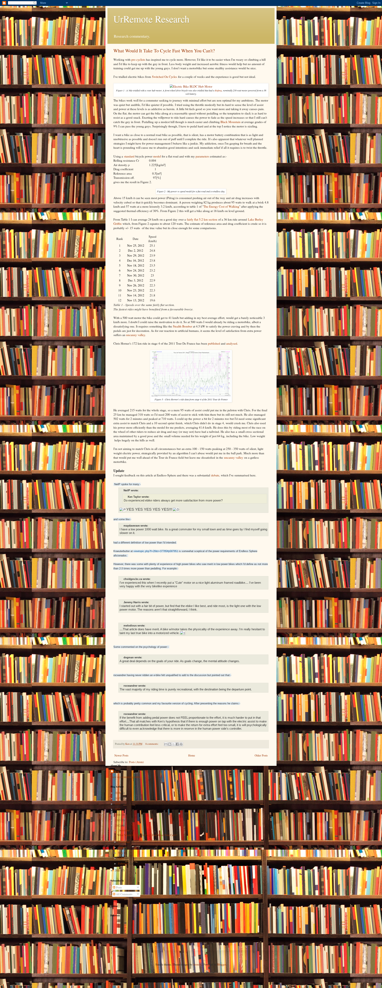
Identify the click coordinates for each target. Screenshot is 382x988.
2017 (118, 798)
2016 (118, 804)
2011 (118, 870)
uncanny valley (135, 335)
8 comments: (152, 744)
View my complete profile (125, 777)
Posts (118, 887)
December (124, 830)
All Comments (123, 894)
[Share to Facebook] (177, 744)
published (214, 343)
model (157, 156)
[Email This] (166, 744)
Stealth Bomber (182, 326)
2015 (118, 809)
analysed (231, 343)
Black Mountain (230, 122)
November (124, 842)
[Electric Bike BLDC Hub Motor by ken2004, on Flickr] (191, 86)
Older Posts (261, 755)
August (122, 847)
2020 (118, 793)
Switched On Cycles (164, 77)
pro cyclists (138, 60)
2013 (118, 820)
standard (129, 156)
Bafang (218, 90)
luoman (197, 964)
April (121, 858)
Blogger (221, 964)
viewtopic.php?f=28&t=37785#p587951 (156, 551)
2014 (118, 815)
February (123, 863)
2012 (118, 825)
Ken (116, 772)
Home (191, 755)
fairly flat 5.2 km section (202, 219)
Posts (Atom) (136, 762)
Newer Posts (121, 755)
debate (215, 475)
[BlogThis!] (170, 744)
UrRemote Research (151, 18)
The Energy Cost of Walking (221, 206)
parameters (202, 156)
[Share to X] (173, 744)
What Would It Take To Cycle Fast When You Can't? (164, 50)
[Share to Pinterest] (181, 744)
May (121, 853)
